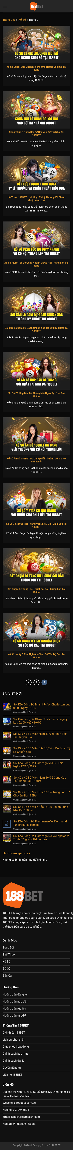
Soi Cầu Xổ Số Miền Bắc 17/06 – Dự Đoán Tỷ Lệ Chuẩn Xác (41, 750)
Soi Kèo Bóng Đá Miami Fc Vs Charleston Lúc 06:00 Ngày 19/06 (41, 706)
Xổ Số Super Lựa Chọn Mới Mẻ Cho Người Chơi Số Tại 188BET (36, 68)
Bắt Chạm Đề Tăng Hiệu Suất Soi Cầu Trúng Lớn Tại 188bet (36, 591)
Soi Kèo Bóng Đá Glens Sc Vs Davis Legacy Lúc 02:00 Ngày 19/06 (40, 721)
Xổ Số (22, 19)
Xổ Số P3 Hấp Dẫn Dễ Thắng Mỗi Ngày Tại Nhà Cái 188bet (36, 395)
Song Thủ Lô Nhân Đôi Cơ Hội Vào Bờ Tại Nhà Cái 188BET (36, 134)
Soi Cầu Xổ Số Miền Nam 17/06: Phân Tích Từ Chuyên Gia (40, 735)
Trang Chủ (9, 19)
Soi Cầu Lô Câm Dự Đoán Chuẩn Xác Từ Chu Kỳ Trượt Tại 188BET (36, 329)
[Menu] (5, 6)
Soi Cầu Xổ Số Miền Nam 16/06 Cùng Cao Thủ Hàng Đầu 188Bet (39, 779)
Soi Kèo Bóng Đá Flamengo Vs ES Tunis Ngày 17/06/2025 (38, 764)
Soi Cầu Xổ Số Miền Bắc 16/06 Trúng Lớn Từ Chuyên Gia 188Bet (41, 794)
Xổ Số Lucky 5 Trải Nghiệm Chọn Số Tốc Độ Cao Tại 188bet (36, 656)
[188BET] (36, 6)
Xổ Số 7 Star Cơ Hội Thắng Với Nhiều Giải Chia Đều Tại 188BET (36, 525)
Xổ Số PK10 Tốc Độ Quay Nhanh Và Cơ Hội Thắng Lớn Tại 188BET (36, 264)
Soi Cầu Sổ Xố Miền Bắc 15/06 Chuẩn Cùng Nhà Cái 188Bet (40, 808)
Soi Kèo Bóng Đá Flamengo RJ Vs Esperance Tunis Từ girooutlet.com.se (41, 837)
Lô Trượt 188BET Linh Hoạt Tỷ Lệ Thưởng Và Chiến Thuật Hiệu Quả (36, 199)
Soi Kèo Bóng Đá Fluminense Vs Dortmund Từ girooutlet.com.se (40, 823)
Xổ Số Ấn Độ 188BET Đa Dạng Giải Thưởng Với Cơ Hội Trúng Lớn (36, 460)
